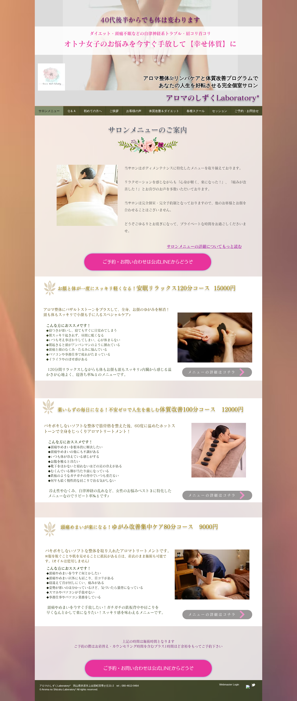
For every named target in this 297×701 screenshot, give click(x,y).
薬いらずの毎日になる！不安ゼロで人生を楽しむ (109, 409)
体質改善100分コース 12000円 (202, 409)
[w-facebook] (248, 687)
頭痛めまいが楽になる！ (86, 527)
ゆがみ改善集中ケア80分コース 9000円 (165, 527)
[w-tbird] (253, 685)
